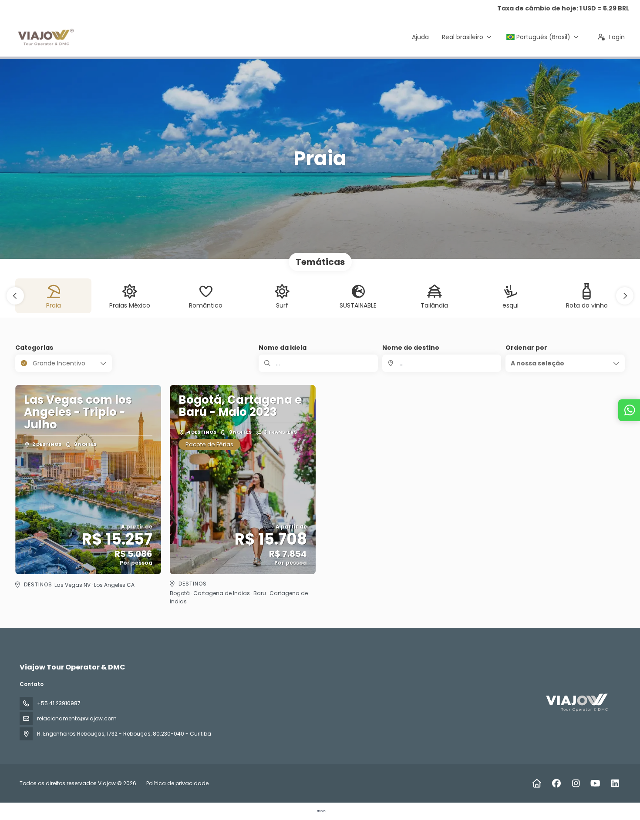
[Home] (536, 783)
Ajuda (420, 37)
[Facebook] (556, 783)
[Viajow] (576, 702)
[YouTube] (595, 783)
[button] (15, 296)
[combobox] (442, 363)
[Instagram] (575, 783)
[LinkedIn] (615, 783)
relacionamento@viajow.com (77, 718)
